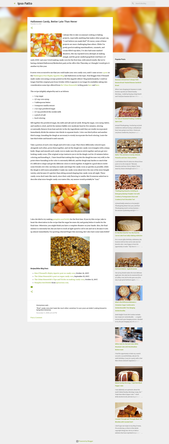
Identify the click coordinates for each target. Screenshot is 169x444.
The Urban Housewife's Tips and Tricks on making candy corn (59, 279)
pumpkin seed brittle (61, 219)
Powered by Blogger (85, 441)
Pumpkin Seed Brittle (42, 283)
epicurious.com (62, 283)
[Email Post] (32, 287)
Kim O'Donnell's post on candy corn (54, 273)
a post (104, 73)
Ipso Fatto (25, 3)
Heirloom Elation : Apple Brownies (126, 269)
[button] (32, 28)
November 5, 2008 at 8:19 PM (46, 313)
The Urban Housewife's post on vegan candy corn (53, 276)
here (90, 85)
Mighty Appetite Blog (55, 76)
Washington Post (40, 76)
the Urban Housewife (69, 85)
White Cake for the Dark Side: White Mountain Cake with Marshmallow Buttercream (126, 346)
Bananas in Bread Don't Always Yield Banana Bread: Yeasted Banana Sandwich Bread (128, 82)
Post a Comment (36, 317)
